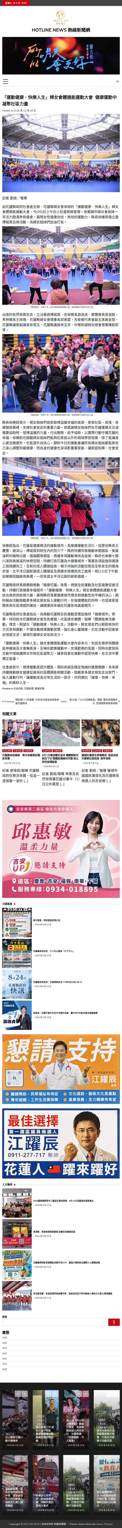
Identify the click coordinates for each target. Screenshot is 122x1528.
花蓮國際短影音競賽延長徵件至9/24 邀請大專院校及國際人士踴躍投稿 (66, 1262)
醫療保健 (39, 688)
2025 (4, 1343)
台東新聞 (41, 1416)
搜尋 (4, 1316)
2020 (4, 1369)
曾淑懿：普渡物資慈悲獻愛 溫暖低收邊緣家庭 (54, 1232)
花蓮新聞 (29, 688)
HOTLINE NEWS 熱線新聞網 (61, 30)
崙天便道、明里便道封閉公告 (46, 920)
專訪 (80, 1409)
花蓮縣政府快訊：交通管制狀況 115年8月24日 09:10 (57, 982)
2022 (4, 1358)
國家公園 (10, 1434)
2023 (4, 1353)
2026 (4, 1337)
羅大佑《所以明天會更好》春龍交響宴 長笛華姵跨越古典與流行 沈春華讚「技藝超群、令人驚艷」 (75, 1430)
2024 (4, 1348)
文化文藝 (71, 1417)
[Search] (117, 81)
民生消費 (7, 750)
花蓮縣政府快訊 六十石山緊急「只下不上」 (54, 951)
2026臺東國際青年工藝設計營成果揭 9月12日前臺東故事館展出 (63, 1201)
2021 (4, 1364)
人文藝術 (10, 1478)
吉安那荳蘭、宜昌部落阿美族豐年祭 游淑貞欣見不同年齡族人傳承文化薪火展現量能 (72, 1293)
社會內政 (18, 688)
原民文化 (10, 1482)
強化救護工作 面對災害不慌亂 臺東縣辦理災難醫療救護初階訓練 (45, 1434)
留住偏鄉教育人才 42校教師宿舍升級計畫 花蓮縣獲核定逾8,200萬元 (106, 1499)
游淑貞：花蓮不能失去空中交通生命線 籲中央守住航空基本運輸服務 (65, 1013)
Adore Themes (104, 1523)
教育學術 (71, 1413)
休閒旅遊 (71, 1484)
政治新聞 (86, 750)
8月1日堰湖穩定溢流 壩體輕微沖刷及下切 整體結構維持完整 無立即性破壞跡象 (60, 758)
